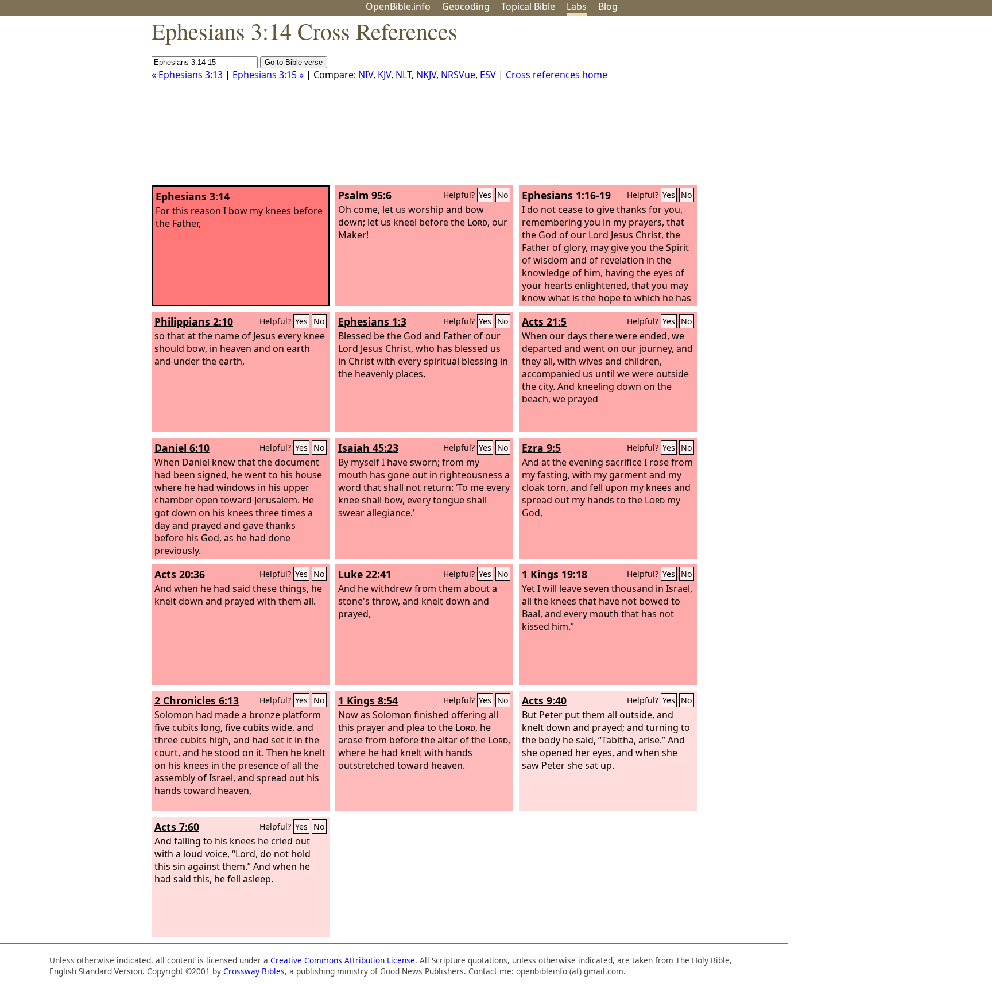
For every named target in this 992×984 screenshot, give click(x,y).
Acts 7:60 (176, 827)
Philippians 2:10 (193, 321)
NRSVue (458, 74)
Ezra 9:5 (541, 448)
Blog (608, 6)
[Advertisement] (876, 105)
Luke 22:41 (365, 574)
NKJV (426, 74)
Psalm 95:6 (365, 195)
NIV (365, 74)
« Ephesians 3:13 (187, 74)
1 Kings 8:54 (368, 700)
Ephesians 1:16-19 (566, 195)
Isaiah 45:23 (368, 448)
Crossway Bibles (254, 971)
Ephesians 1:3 (372, 321)
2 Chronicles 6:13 (196, 700)
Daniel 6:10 (182, 448)
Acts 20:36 (179, 574)
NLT (404, 74)
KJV (384, 74)
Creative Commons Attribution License (342, 960)
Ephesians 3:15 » (268, 74)
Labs (577, 6)
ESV (488, 74)
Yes (485, 194)
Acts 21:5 (544, 321)
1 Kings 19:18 (554, 574)
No (503, 194)
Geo (466, 6)
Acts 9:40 (544, 700)
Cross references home (556, 74)
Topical (528, 6)
